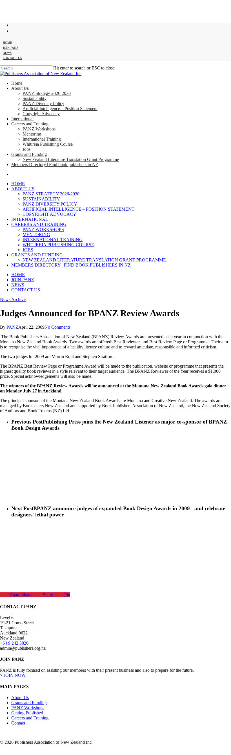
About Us (22, 188)
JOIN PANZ (22, 279)
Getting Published (27, 712)
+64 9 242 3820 (14, 643)
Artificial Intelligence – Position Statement (78, 209)
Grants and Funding (37, 254)
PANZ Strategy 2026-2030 (51, 193)
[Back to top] (4, 751)
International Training (53, 239)
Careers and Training (38, 224)
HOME (18, 274)
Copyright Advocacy (49, 214)
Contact (18, 723)
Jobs (28, 249)
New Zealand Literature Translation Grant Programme (94, 260)
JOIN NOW (15, 675)
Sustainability (41, 199)
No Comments (57, 327)
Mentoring (36, 234)
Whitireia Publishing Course (58, 244)
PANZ (12, 327)
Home (18, 183)
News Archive (13, 299)
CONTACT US (25, 289)
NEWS (17, 284)
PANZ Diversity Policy (50, 204)
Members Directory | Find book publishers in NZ (71, 265)
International (29, 219)
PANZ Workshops (43, 229)
